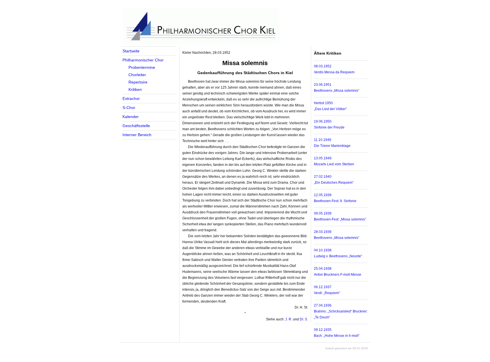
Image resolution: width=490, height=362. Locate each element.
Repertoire (137, 82)
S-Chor (128, 107)
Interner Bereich (136, 134)
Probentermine (141, 67)
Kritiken (135, 89)
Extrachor (131, 98)
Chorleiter (137, 74)
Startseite (131, 51)
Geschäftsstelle (136, 125)
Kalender (130, 116)
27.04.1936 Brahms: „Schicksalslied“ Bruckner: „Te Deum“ (341, 311)
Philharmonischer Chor (143, 60)
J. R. (288, 319)
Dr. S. (304, 319)
